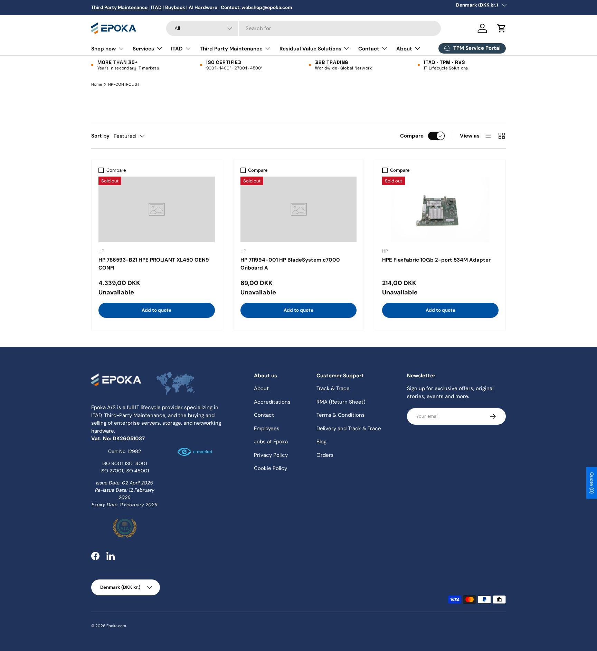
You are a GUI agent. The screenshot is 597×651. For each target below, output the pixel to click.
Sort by (100, 135)
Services (143, 48)
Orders (325, 455)
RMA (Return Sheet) (341, 401)
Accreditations (272, 401)
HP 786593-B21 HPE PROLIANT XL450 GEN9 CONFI (153, 263)
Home (96, 84)
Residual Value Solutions (310, 48)
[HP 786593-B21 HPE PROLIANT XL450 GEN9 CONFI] (156, 209)
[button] (501, 28)
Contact (368, 48)
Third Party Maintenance (231, 48)
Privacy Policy (271, 455)
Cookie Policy (270, 468)
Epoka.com (116, 625)
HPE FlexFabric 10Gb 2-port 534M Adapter (436, 259)
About (404, 48)
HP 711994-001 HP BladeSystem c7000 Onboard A (290, 263)
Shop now (103, 48)
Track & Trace (333, 388)
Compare (412, 135)
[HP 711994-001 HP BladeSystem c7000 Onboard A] (298, 209)
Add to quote (156, 310)
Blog (321, 441)
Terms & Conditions (340, 415)
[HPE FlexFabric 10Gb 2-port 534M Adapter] (440, 209)
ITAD (177, 48)
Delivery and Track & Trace (348, 428)
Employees (266, 428)
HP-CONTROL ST (123, 84)
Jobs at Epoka (271, 441)
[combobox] (303, 28)
